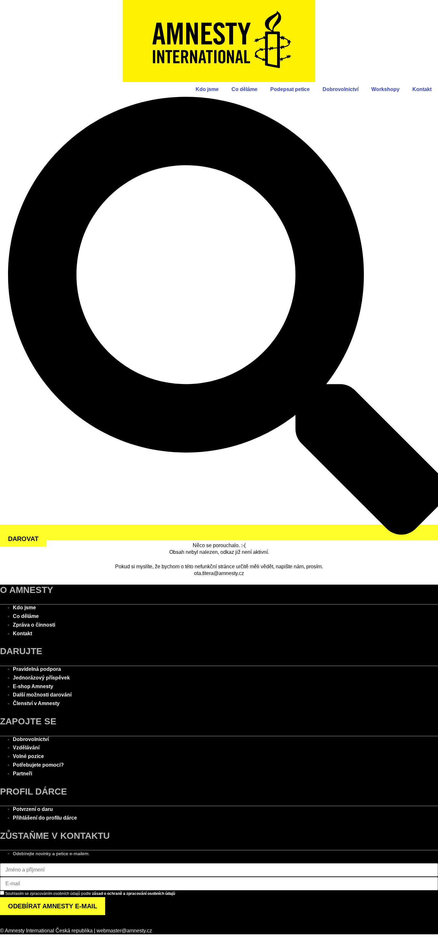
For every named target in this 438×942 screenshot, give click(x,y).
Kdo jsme (207, 89)
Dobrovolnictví (340, 89)
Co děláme (244, 89)
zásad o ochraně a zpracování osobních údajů (133, 893)
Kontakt (422, 89)
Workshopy (385, 89)
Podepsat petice (290, 89)
